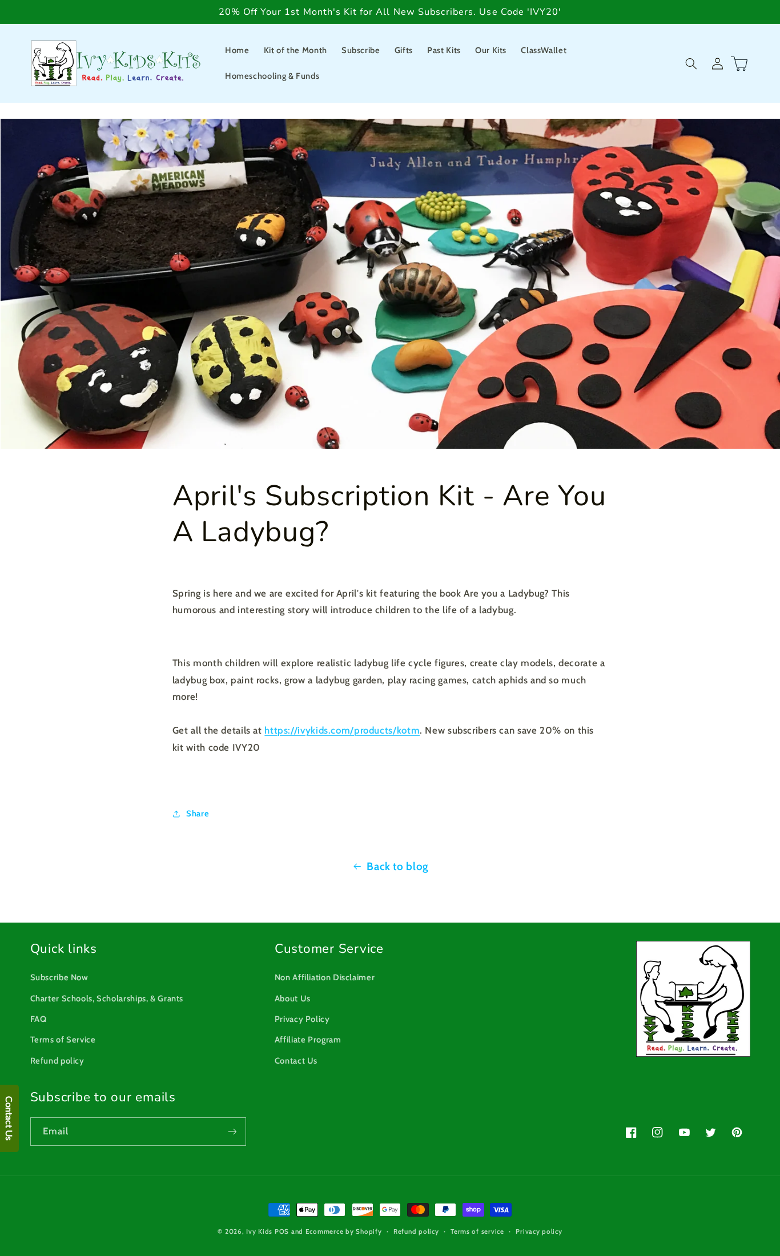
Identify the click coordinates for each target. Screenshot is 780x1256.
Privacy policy (539, 1231)
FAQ (38, 1019)
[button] (691, 63)
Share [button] (197, 813)
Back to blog (397, 866)
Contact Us (296, 1061)
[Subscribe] (232, 1131)
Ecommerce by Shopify (343, 1231)
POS (282, 1231)
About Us (293, 998)
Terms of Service (63, 1039)
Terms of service (477, 1231)
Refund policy (57, 1061)
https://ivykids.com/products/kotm (342, 730)
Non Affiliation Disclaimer (325, 977)
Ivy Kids (259, 1231)
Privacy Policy (302, 1019)
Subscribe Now (59, 977)
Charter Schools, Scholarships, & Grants (107, 998)
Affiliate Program (308, 1039)
